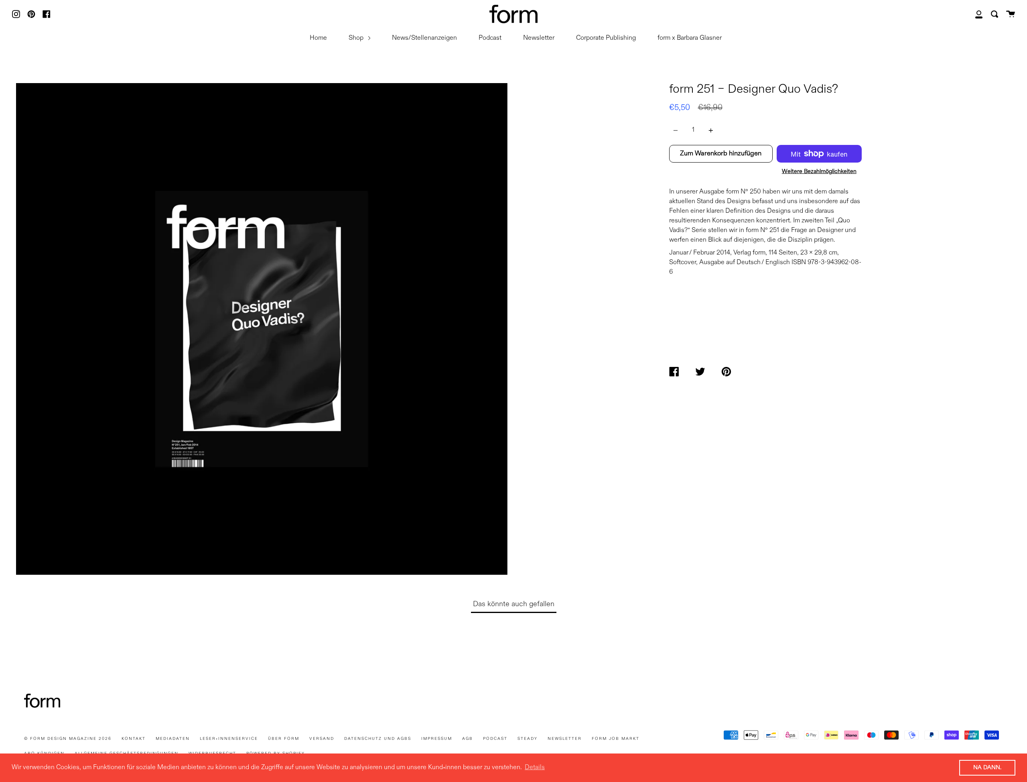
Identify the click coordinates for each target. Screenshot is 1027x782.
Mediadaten (173, 739)
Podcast (490, 38)
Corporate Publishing (606, 38)
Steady (528, 739)
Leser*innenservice (229, 739)
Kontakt (134, 739)
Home (318, 38)
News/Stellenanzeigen (424, 38)
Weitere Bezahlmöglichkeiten (819, 171)
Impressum (436, 739)
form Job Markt (615, 739)
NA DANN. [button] (987, 767)
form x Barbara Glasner (690, 38)
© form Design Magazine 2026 (68, 739)
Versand (321, 739)
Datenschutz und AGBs (377, 739)
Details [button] (535, 767)
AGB (467, 739)
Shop (357, 38)
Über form (283, 739)
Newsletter (538, 38)
